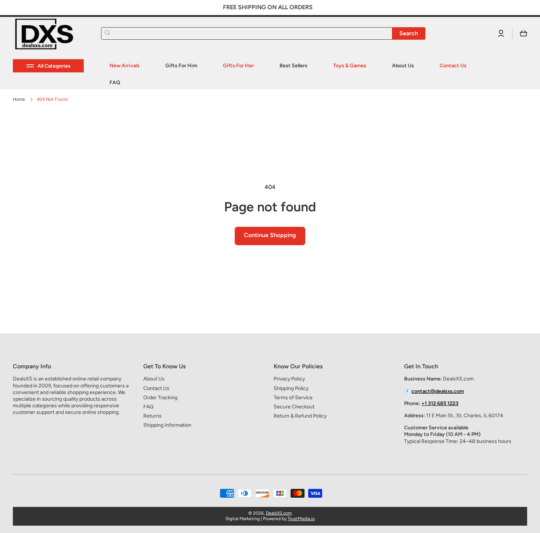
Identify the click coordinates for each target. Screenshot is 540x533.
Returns (152, 416)
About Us (154, 379)
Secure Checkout (294, 407)
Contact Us (156, 388)
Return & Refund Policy (300, 416)
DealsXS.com (279, 513)
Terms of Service (293, 397)
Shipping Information (167, 425)
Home (19, 99)
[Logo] (49, 33)
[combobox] (263, 33)
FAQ (148, 407)
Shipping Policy (291, 388)
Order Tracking (160, 397)
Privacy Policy (289, 379)
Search (408, 33)
